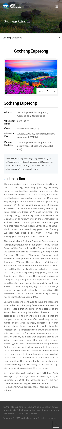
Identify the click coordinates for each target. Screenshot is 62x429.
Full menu (57, 6)
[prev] (47, 91)
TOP (56, 424)
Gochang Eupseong (12, 37)
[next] (54, 91)
